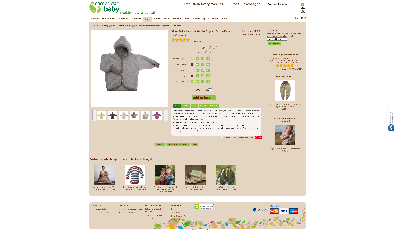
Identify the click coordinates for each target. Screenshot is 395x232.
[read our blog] (305, 18)
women (176, 18)
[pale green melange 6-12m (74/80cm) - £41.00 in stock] (197, 81)
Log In (297, 11)
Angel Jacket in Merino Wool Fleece (284, 149)
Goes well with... (284, 76)
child (157, 18)
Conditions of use (178, 212)
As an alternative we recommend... (284, 119)
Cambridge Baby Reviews (285, 54)
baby (148, 19)
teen (166, 18)
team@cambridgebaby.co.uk (130, 209)
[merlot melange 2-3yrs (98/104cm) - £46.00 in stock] (208, 76)
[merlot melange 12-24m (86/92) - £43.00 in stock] (202, 76)
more (215, 18)
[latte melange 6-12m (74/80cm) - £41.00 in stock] (197, 58)
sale (224, 18)
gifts (206, 18)
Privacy (174, 209)
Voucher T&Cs (176, 220)
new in (95, 18)
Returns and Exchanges (154, 215)
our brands (108, 18)
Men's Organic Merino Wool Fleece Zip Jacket (226, 188)
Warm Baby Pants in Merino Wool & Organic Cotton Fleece (284, 105)
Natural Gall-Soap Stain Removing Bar (195, 188)
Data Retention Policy (180, 216)
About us (97, 205)
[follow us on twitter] (298, 18)
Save (260, 137)
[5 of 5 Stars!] (180, 40)
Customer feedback (100, 212)
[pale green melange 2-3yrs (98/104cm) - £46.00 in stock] (208, 81)
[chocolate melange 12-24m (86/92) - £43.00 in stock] (202, 64)
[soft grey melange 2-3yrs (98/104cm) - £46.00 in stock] (208, 70)
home (196, 18)
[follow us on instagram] (302, 18)
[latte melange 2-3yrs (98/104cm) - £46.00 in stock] (208, 58)
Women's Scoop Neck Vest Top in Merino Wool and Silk (104, 189)
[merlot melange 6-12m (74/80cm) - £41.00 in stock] (197, 76)
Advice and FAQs (99, 209)
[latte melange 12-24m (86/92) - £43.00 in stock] (202, 58)
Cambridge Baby (204, 230)
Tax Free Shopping (152, 219)
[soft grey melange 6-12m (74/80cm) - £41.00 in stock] (197, 70)
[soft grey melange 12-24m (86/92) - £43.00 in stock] (202, 70)
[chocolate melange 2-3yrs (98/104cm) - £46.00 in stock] (208, 64)
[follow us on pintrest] (295, 18)
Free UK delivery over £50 (204, 4)
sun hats (136, 18)
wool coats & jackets (122, 26)
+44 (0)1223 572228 (127, 212)
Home (96, 26)
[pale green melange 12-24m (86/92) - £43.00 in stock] (202, 81)
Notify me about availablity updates (238, 137)
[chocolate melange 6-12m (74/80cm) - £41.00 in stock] (197, 64)
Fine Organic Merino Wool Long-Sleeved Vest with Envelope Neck (165, 189)
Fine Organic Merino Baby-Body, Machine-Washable (135, 188)
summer (123, 18)
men (186, 18)
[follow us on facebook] (300, 18)
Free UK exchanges (245, 4)
